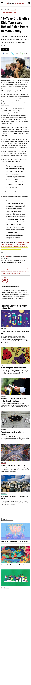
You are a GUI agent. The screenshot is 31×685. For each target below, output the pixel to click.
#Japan (10, 269)
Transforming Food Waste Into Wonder (13, 368)
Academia (13, 9)
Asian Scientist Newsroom (9, 12)
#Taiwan (21, 271)
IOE (7, 256)
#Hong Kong (4, 269)
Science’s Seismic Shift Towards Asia (13, 465)
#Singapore (16, 271)
